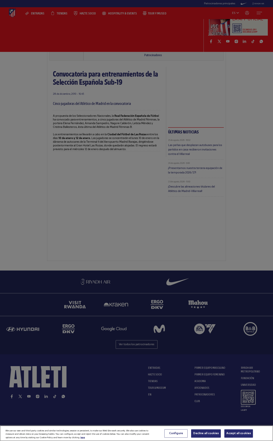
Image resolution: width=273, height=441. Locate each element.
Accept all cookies (238, 433)
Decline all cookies (206, 433)
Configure (176, 433)
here (82, 437)
